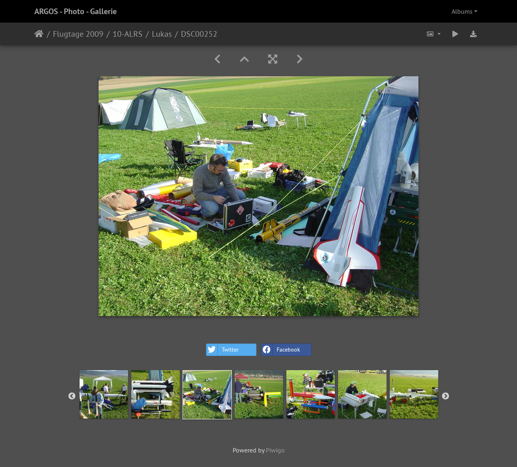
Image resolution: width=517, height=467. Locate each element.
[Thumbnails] (244, 59)
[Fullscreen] (272, 59)
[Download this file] (473, 34)
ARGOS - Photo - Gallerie (75, 11)
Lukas (162, 34)
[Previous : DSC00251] (217, 59)
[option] (104, 394)
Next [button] (445, 396)
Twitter (230, 349)
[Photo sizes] (433, 34)
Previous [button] (72, 396)
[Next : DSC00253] (300, 59)
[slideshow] (455, 34)
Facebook (288, 349)
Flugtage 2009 (78, 34)
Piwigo (275, 450)
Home (39, 34)
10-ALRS (128, 34)
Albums (462, 11)
